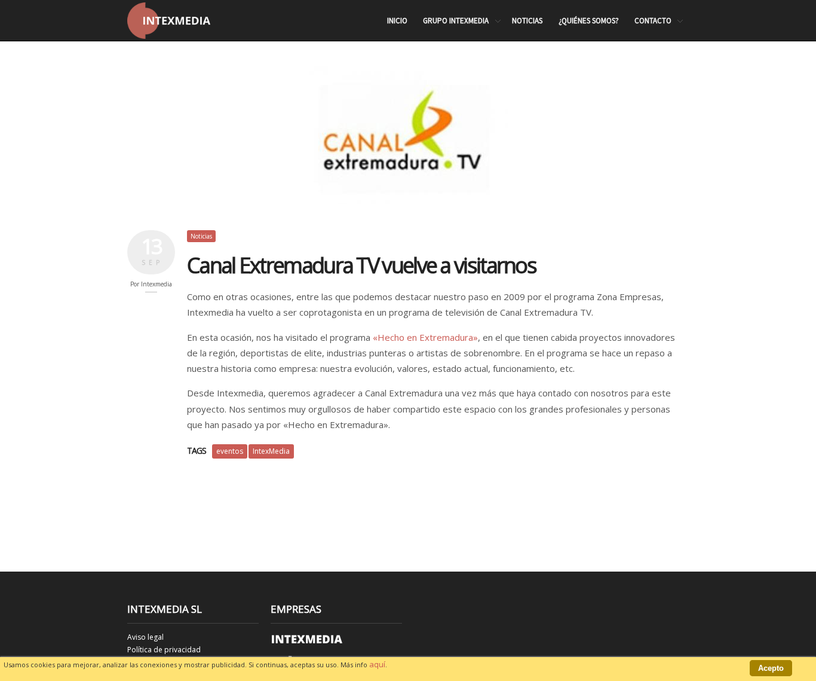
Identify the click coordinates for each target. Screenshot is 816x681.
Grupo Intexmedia (456, 21)
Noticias (527, 21)
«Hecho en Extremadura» (425, 337)
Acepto (771, 668)
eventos (229, 451)
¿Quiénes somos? (589, 21)
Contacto (652, 21)
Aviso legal (145, 637)
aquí (377, 664)
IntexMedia (271, 451)
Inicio (397, 21)
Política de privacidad (164, 650)
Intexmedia (156, 284)
